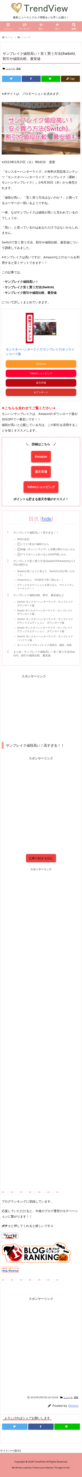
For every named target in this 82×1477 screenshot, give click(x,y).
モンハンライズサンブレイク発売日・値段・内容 (44, 644)
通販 (18, 68)
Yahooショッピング (41, 487)
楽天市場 (41, 382)
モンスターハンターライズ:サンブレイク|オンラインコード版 (40, 352)
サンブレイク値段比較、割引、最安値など (38, 595)
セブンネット (41, 392)
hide (47, 519)
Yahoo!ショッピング (41, 373)
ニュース (26, 37)
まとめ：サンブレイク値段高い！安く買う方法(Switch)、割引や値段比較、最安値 (44, 653)
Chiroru (73, 1406)
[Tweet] (11, 79)
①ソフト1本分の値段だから (33, 544)
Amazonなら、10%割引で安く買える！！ (40, 579)
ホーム (9, 37)
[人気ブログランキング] (36, 1252)
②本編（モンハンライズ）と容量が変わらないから (46, 549)
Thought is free (61, 1467)
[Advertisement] (34, 705)
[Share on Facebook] (31, 79)
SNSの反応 (23, 539)
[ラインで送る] (50, 79)
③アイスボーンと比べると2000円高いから (41, 554)
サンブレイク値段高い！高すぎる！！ (36, 532)
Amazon (41, 363)
